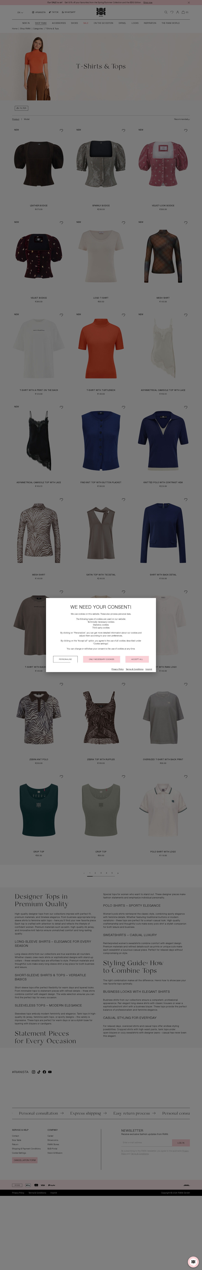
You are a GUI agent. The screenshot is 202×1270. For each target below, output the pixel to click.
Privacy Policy (118, 669)
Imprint (149, 669)
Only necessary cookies (101, 659)
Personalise (65, 659)
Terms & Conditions (134, 669)
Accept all (137, 659)
